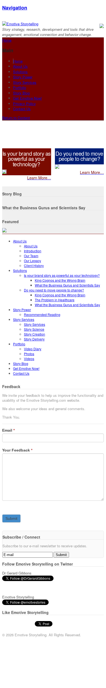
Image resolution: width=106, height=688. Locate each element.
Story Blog (21, 93)
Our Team (31, 255)
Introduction (32, 250)
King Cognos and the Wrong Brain (60, 280)
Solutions (20, 71)
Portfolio (19, 87)
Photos (29, 353)
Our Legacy (32, 260)
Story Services (24, 82)
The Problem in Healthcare (54, 299)
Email (8, 430)
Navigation (14, 7)
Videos (29, 358)
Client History (34, 265)
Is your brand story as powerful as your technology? (62, 275)
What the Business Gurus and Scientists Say (67, 285)
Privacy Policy (24, 103)
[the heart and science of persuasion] (20, 23)
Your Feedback (17, 450)
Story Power (22, 76)
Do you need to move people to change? (54, 290)
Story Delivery (34, 339)
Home (18, 61)
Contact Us (22, 108)
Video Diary (32, 348)
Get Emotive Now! (27, 98)
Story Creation (34, 334)
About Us (20, 66)
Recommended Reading (42, 314)
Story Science (34, 329)
